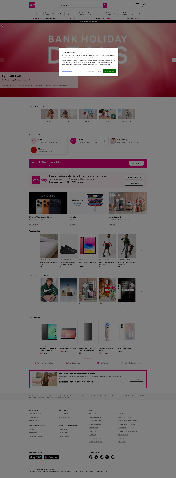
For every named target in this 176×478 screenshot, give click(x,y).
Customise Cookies (67, 71)
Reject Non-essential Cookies (93, 71)
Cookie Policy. (89, 57)
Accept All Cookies (109, 71)
